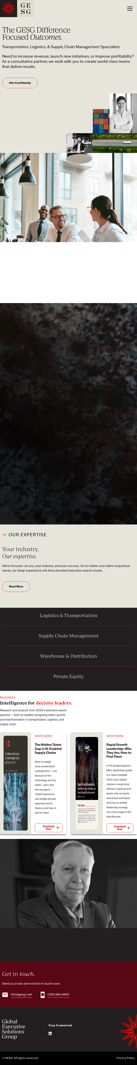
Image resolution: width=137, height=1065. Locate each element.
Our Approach (18, 280)
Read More (16, 586)
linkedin (50, 1033)
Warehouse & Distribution (68, 656)
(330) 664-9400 (58, 994)
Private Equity (68, 676)
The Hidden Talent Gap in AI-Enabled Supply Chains (48, 748)
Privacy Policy (125, 1058)
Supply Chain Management (68, 635)
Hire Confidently (20, 83)
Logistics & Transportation (68, 615)
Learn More (68, 501)
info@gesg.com (21, 994)
